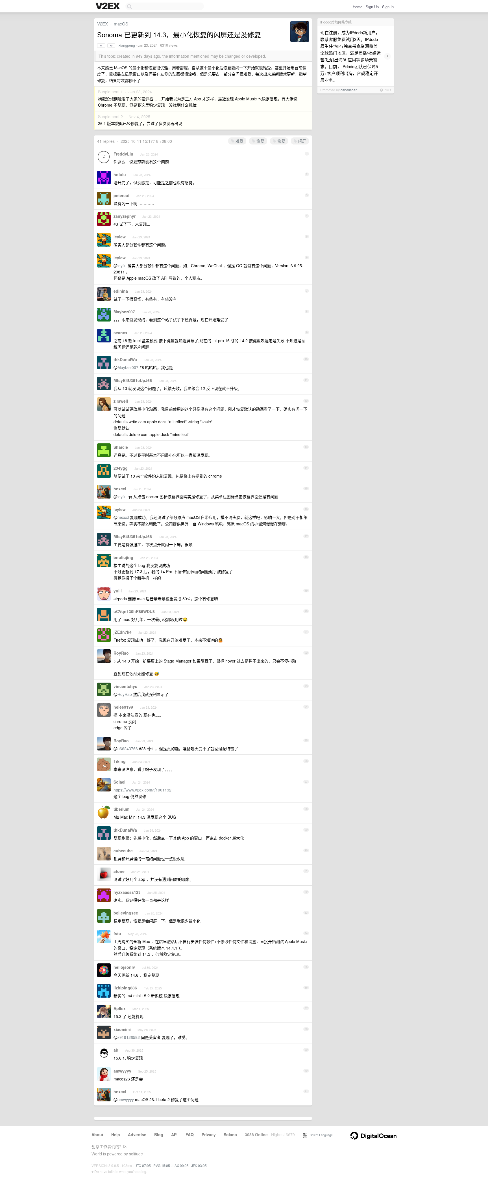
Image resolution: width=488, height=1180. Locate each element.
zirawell (121, 401)
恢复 (259, 141)
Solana (230, 1134)
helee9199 (123, 707)
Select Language (320, 1134)
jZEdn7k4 (123, 632)
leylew (120, 237)
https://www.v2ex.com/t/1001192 (142, 790)
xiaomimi (122, 1029)
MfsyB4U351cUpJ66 (133, 380)
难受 (238, 141)
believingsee (126, 913)
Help (115, 1134)
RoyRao (121, 653)
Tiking (120, 761)
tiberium (121, 809)
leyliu (122, 265)
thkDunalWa (125, 359)
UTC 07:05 (142, 1165)
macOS (121, 24)
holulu (120, 174)
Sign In (388, 6)
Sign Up (372, 6)
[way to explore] (108, 6)
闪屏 (301, 141)
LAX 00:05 (181, 1165)
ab (116, 1050)
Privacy (209, 1134)
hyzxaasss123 (127, 892)
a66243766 (127, 748)
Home (357, 6)
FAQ (190, 1134)
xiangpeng (127, 45)
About (97, 1134)
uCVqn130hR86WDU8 (134, 611)
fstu (117, 933)
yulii (118, 591)
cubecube (123, 850)
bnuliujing (123, 557)
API (174, 1134)
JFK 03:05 (199, 1165)
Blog (158, 1134)
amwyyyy (122, 1071)
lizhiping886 (125, 988)
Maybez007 (124, 311)
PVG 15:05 (161, 1165)
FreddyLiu (123, 154)
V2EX (102, 24)
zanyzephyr (125, 216)
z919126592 (128, 1037)
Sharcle (121, 447)
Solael (119, 782)
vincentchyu (126, 686)
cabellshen (349, 89)
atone (119, 871)
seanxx (120, 332)
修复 (280, 141)
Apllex (120, 1008)
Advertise (137, 1134)
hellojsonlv (124, 967)
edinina (121, 291)
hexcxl (120, 488)
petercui (121, 195)
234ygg (121, 468)
